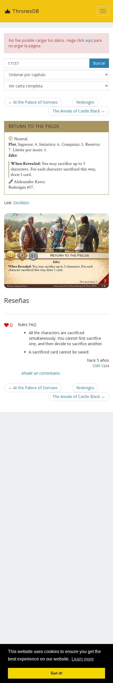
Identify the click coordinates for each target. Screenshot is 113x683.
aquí (89, 40)
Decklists (21, 202)
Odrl (96, 365)
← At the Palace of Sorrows (33, 102)
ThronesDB (25, 11)
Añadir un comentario (40, 373)
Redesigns (85, 102)
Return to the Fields (34, 126)
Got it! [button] (57, 673)
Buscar (99, 63)
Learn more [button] (83, 659)
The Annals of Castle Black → (78, 111)
